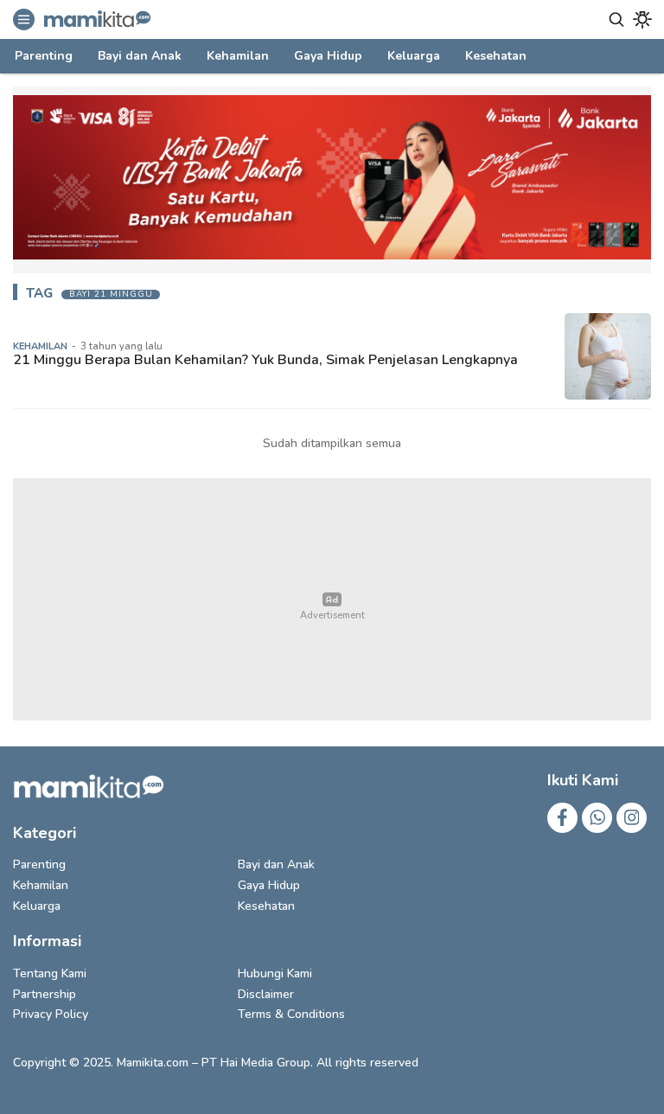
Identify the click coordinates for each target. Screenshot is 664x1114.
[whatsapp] (597, 818)
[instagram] (631, 818)
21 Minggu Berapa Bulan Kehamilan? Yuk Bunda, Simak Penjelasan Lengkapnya (265, 359)
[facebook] (562, 818)
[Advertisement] (332, 599)
